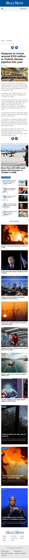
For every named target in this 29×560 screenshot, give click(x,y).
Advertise (4, 555)
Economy (9, 40)
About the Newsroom (7, 553)
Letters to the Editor (20, 553)
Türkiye (4, 536)
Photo (13, 540)
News (2, 40)
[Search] (21, 8)
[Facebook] (12, 47)
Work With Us (18, 551)
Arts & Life (14, 538)
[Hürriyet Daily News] (14, 3)
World (4, 538)
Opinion (22, 536)
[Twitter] (16, 47)
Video (4, 540)
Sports (22, 538)
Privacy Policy (4, 551)
